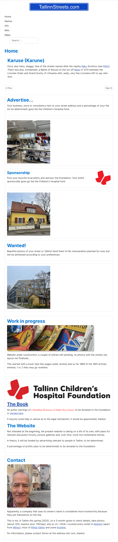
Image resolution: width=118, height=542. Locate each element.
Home (8, 16)
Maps (8, 34)
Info (7, 25)
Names (8, 21)
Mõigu (16, 527)
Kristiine (61, 527)
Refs (7, 30)
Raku (84, 66)
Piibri (106, 66)
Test (7, 40)
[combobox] (23, 40)
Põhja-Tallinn (38, 527)
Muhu (77, 69)
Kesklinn (98, 524)
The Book (17, 404)
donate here (16, 413)
